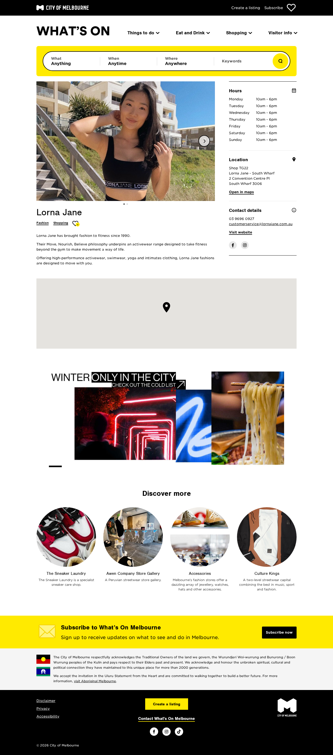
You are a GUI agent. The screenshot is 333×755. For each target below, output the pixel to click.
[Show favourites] (291, 7)
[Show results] (280, 61)
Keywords (231, 61)
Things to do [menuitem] (140, 33)
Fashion (42, 223)
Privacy (43, 709)
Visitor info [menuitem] (280, 33)
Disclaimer (45, 701)
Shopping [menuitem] (236, 33)
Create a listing (245, 8)
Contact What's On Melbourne (166, 718)
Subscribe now (279, 632)
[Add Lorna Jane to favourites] (76, 223)
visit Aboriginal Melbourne (95, 681)
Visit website (240, 232)
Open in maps (241, 192)
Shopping (60, 223)
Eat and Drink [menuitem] (190, 33)
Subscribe (273, 8)
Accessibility (47, 716)
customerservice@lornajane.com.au (260, 224)
